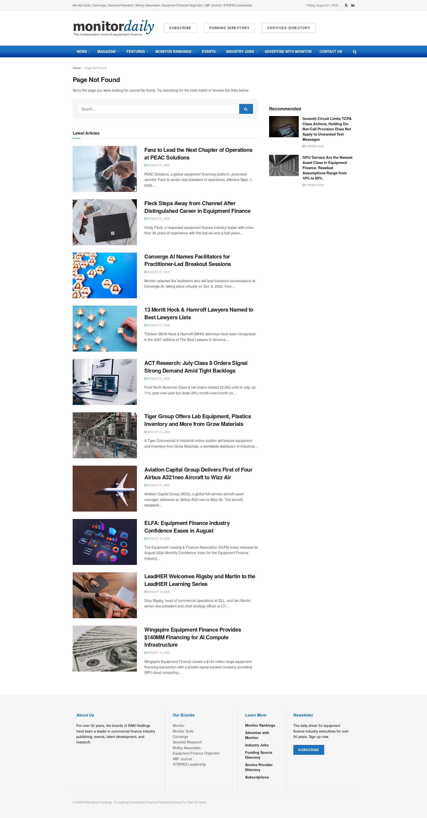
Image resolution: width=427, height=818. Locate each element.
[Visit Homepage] (114, 28)
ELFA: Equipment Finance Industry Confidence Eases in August (187, 526)
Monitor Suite (81, 5)
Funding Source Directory (258, 755)
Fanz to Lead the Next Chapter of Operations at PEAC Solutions (198, 153)
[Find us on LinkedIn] (352, 5)
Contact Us (331, 51)
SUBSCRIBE (308, 749)
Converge (99, 5)
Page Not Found (96, 68)
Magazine (106, 51)
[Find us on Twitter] (346, 5)
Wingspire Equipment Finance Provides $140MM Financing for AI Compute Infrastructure (192, 637)
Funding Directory (229, 27)
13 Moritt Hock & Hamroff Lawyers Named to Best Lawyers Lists (198, 313)
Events (208, 51)
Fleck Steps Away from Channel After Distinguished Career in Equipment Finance (197, 207)
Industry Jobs (240, 51)
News (82, 51)
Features (136, 51)
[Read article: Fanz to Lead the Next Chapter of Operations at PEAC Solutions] (105, 169)
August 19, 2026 (158, 538)
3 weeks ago (314, 146)
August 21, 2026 (158, 165)
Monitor (179, 725)
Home (77, 68)
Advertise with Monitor (288, 51)
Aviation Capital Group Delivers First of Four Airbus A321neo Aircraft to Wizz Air (198, 473)
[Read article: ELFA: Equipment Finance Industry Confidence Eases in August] (105, 542)
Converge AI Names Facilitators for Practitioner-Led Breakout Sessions (187, 260)
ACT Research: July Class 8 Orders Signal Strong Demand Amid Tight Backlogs (195, 366)
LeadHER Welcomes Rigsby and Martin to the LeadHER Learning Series (199, 580)
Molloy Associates (148, 5)
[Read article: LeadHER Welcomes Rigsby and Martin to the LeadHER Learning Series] (105, 595)
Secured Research (120, 5)
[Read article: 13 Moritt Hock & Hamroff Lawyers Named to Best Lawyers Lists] (105, 329)
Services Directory (288, 27)
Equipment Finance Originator (182, 5)
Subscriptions (257, 777)
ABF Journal (213, 5)
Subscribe (180, 27)
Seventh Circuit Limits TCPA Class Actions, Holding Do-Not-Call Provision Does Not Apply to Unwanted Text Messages (327, 129)
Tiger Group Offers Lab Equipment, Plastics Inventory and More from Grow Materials (197, 420)
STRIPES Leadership (237, 5)
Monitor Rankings (173, 51)
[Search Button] (355, 51)
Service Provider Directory (259, 767)
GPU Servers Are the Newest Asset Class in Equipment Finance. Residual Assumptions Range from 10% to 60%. (327, 168)
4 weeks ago (314, 185)
